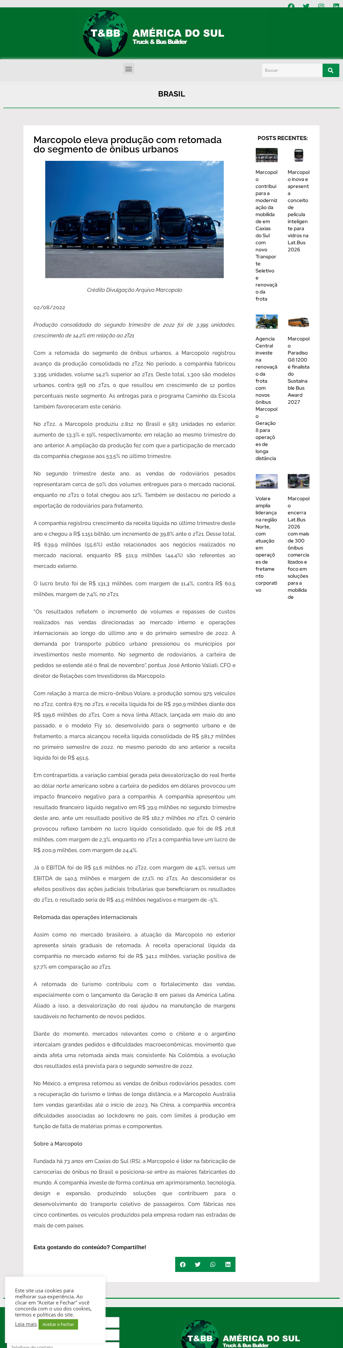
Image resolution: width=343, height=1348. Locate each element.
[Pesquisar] (331, 70)
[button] (128, 68)
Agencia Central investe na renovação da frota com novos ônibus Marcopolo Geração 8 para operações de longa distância (266, 398)
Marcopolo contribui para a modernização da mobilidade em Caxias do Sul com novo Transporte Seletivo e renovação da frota (266, 235)
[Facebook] (291, 6)
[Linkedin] (336, 6)
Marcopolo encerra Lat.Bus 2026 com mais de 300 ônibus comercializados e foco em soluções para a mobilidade (299, 547)
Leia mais (26, 1324)
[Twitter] (306, 6)
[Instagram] (321, 6)
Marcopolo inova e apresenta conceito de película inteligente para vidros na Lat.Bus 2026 (299, 211)
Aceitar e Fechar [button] (58, 1324)
